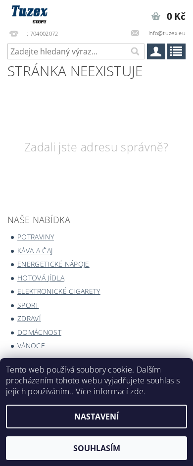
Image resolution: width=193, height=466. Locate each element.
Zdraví (29, 318)
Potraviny (35, 236)
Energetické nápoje (53, 264)
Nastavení (96, 416)
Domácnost (39, 332)
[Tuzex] (28, 13)
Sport (28, 305)
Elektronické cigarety (58, 291)
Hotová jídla (40, 277)
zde (137, 391)
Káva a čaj (34, 250)
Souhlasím (96, 448)
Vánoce (31, 345)
